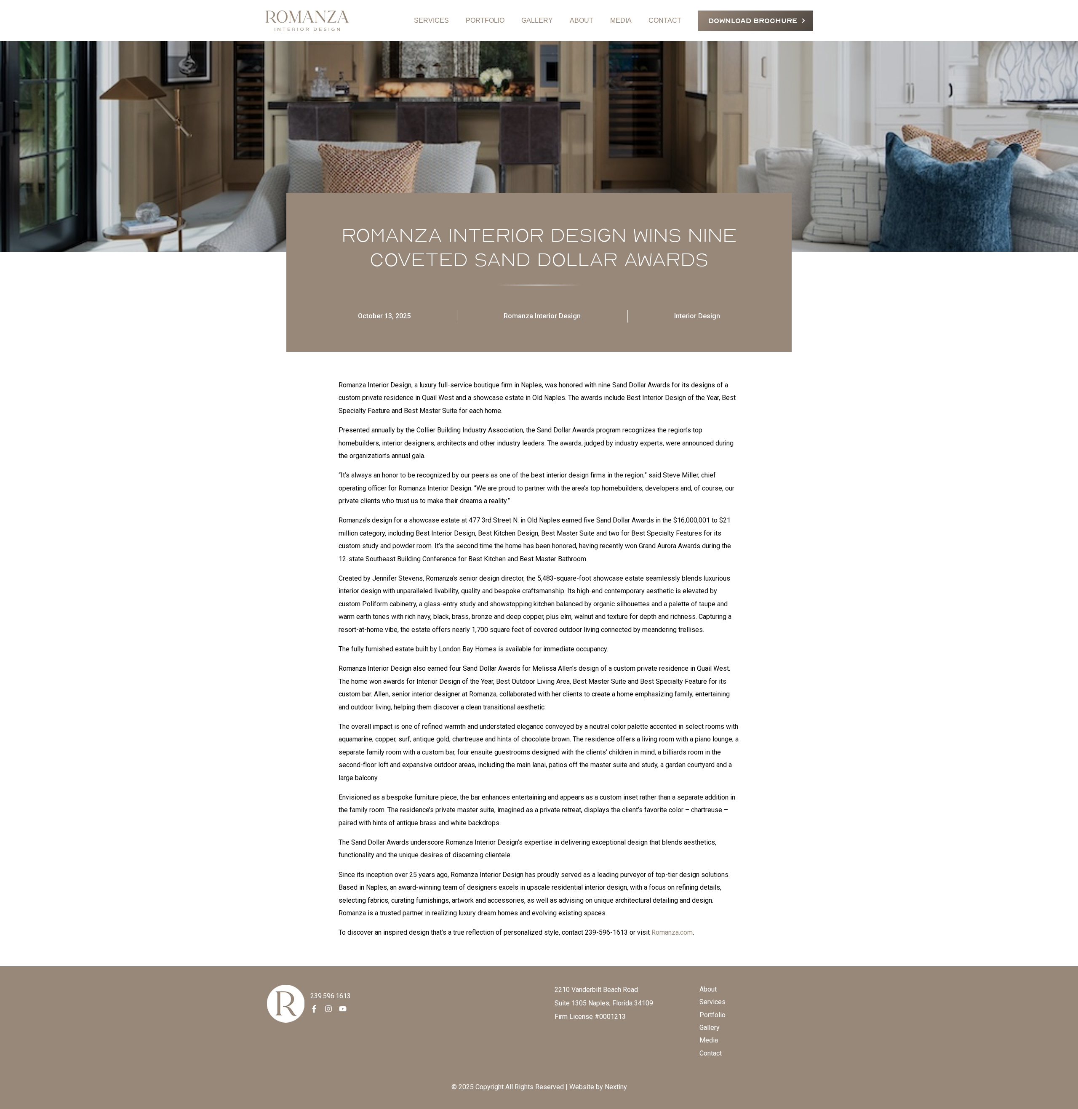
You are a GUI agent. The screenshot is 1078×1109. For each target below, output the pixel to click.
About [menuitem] (708, 989)
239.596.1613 (330, 996)
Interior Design (697, 316)
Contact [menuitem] (710, 1053)
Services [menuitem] (712, 1002)
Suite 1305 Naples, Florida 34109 (604, 1003)
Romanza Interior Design (542, 316)
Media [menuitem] (708, 1040)
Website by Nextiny (598, 1087)
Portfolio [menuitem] (712, 1015)
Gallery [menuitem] (709, 1028)
